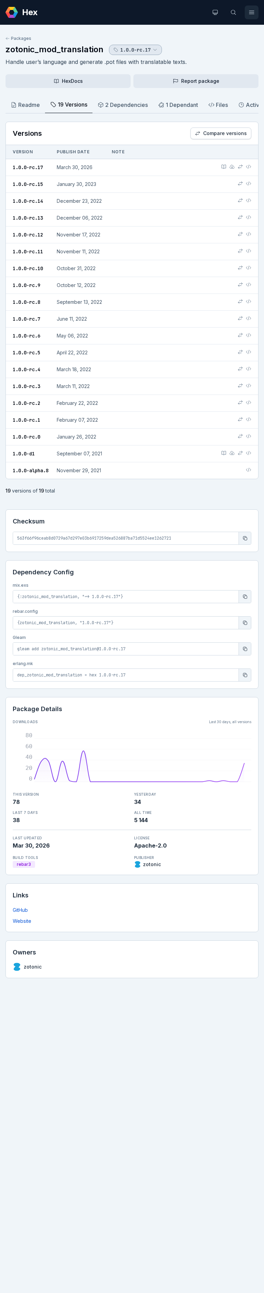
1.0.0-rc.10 (28, 268)
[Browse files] (248, 166)
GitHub (20, 910)
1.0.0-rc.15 (28, 184)
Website (22, 921)
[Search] (233, 12)
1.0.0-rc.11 (28, 251)
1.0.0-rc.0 (26, 437)
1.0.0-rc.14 (28, 201)
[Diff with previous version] (240, 166)
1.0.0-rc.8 (26, 302)
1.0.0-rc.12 (28, 235)
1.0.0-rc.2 (26, 403)
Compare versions (225, 133)
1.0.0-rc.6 (26, 336)
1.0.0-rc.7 (26, 319)
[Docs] (224, 166)
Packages (21, 38)
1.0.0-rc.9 (26, 285)
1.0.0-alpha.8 (30, 470)
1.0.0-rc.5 (26, 353)
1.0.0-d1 (24, 454)
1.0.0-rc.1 (26, 420)
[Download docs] (232, 166)
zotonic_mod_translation (54, 49)
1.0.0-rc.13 (28, 218)
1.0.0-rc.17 (28, 167)
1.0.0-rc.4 (26, 369)
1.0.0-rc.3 (26, 386)
